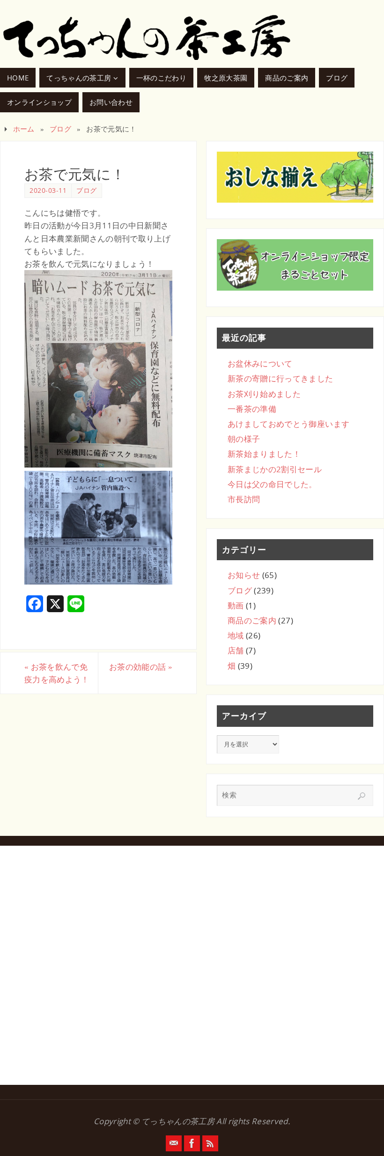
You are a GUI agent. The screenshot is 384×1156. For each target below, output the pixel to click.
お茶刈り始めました (264, 393)
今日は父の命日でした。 (272, 484)
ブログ (60, 128)
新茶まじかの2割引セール (275, 469)
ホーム (24, 128)
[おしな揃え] (295, 177)
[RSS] (210, 1143)
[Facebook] (192, 1143)
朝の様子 (244, 438)
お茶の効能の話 (140, 666)
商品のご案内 (252, 620)
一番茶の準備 (252, 408)
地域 (236, 635)
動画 (236, 605)
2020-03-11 (48, 190)
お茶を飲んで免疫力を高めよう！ (56, 673)
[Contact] (174, 1143)
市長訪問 (244, 499)
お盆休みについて (260, 363)
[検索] (361, 796)
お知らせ (244, 575)
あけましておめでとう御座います (288, 423)
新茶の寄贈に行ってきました (280, 378)
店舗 (236, 650)
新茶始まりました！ (264, 453)
